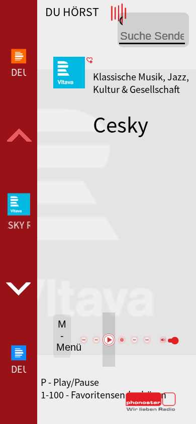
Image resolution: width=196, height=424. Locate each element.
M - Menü (63, 336)
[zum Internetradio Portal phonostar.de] (151, 409)
